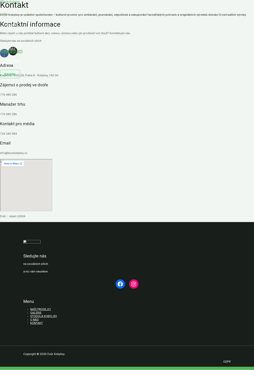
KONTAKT (36, 323)
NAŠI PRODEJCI (40, 309)
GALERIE (35, 312)
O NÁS (34, 319)
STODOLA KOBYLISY (43, 316)
